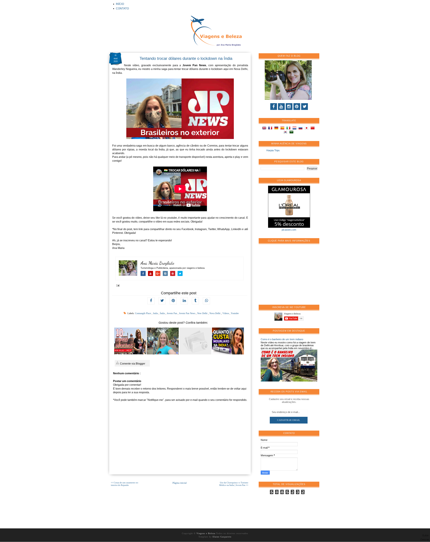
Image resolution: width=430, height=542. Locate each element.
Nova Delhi (215, 313)
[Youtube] (281, 106)
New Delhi (202, 313)
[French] (271, 128)
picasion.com (289, 229)
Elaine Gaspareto (222, 537)
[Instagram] (289, 106)
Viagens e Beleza (206, 533)
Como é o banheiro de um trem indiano (282, 339)
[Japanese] (307, 128)
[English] (265, 128)
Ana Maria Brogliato (157, 263)
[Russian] (301, 128)
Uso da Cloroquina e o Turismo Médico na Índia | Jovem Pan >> (233, 483)
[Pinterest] (296, 106)
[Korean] (286, 132)
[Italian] (289, 128)
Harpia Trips (273, 150)
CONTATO (122, 8)
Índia (162, 313)
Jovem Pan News (187, 313)
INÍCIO (120, 4)
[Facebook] (273, 106)
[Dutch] (295, 128)
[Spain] (283, 128)
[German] (277, 128)
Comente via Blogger (132, 363)
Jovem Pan (172, 313)
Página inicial (180, 482)
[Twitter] (304, 106)
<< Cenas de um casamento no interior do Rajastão (124, 483)
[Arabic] (292, 132)
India (156, 313)
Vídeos (226, 313)
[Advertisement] (286, 276)
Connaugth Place (143, 313)
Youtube (235, 313)
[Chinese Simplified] (313, 128)
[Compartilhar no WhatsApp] (206, 300)
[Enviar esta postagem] (117, 285)
